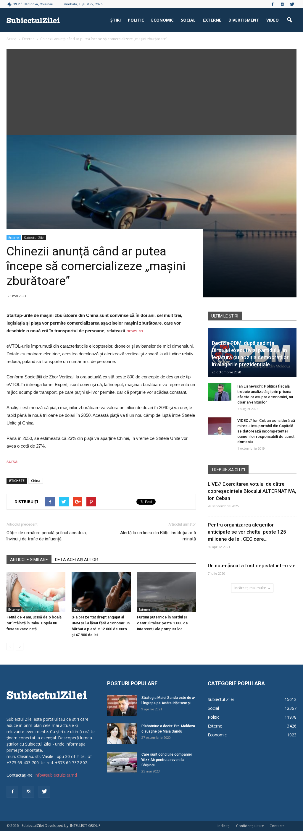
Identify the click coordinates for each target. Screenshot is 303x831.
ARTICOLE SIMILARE (29, 559)
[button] (289, 20)
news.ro (134, 330)
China (35, 480)
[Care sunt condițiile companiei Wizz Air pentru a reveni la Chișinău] (122, 762)
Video (272, 20)
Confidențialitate (250, 825)
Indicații (224, 825)
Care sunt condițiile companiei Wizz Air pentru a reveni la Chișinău (166, 759)
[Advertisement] (151, 90)
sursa (12, 461)
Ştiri (115, 20)
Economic (162, 20)
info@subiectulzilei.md (56, 775)
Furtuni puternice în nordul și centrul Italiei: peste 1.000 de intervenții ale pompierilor (162, 623)
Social (188, 20)
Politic (136, 20)
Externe (212, 20)
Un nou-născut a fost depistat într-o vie (252, 565)
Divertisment (243, 20)
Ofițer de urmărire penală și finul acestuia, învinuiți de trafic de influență (47, 536)
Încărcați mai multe (250, 587)
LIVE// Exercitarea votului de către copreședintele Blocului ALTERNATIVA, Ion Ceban (252, 491)
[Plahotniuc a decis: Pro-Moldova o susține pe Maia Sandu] (122, 733)
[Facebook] (272, 4)
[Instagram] (282, 4)
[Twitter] (292, 4)
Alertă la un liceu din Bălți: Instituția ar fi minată (158, 536)
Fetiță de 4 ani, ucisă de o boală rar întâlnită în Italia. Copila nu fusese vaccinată (34, 623)
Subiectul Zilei (34, 238)
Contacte (277, 825)
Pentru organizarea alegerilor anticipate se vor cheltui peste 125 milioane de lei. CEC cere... (247, 532)
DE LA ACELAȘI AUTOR (76, 559)
